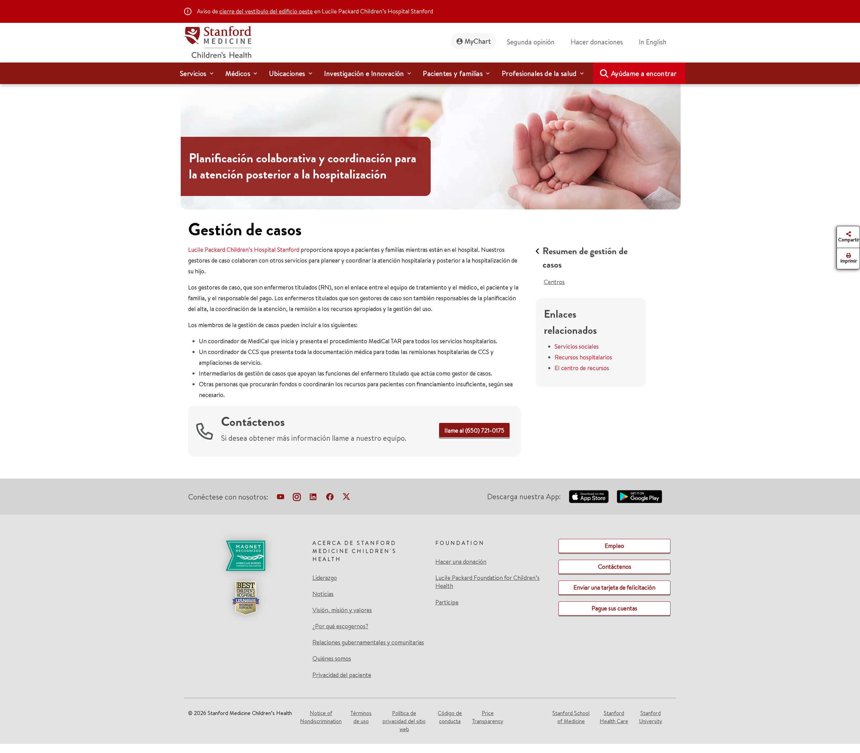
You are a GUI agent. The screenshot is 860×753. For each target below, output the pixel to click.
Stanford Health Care (614, 717)
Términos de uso (361, 717)
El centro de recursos (582, 368)
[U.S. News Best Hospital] (245, 598)
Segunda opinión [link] (531, 41)
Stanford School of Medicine (571, 717)
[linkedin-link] (313, 498)
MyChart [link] (478, 41)
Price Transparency (487, 717)
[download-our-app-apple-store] (589, 496)
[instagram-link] (297, 498)
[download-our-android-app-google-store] (639, 496)
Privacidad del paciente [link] (341, 675)
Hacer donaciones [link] (597, 41)
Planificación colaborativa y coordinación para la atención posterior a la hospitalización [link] (302, 166)
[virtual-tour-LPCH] (280, 498)
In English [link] (652, 41)
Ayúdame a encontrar (644, 73)
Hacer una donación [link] (460, 562)
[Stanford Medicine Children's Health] (217, 41)
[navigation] (430, 73)
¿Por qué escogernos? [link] (340, 626)
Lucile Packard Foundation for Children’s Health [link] (487, 582)
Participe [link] (447, 602)
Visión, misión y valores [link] (342, 610)
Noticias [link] (323, 594)
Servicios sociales (577, 346)
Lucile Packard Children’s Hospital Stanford (243, 249)
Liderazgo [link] (324, 578)
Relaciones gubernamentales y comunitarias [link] (368, 642)
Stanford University (650, 717)
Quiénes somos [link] (331, 659)
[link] (655, 42)
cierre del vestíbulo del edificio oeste (266, 11)
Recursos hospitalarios (583, 357)
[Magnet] (245, 555)
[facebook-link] (330, 498)
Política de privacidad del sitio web (404, 721)
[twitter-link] (346, 498)
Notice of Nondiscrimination (321, 717)
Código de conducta (450, 717)
